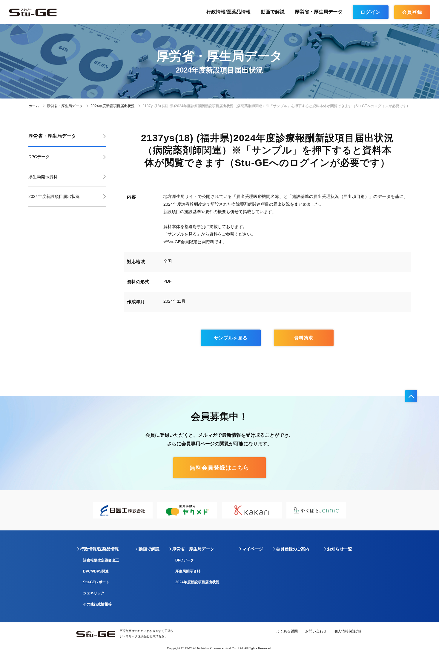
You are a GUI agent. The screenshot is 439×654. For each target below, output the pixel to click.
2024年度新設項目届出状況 (112, 106)
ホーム (33, 106)
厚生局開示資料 (43, 176)
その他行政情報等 (97, 604)
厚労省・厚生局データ (319, 11)
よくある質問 (287, 631)
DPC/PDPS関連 (96, 571)
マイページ (252, 549)
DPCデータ (39, 156)
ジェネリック (94, 593)
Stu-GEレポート (96, 582)
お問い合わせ (316, 631)
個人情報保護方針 (348, 631)
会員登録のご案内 (292, 549)
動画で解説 (273, 11)
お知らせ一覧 (339, 549)
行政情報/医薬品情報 (228, 11)
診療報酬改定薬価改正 (101, 560)
